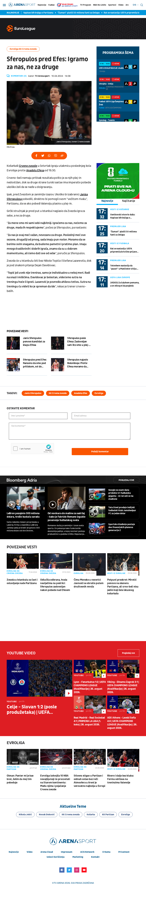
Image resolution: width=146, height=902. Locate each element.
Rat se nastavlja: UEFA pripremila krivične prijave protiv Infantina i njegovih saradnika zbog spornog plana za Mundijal (124, 250)
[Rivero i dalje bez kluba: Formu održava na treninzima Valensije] (123, 760)
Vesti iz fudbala (119, 243)
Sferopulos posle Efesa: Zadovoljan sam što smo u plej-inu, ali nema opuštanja (78, 342)
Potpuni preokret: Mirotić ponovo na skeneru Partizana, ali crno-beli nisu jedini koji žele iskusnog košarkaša (122, 586)
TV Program (85, 5)
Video (120, 5)
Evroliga (99, 393)
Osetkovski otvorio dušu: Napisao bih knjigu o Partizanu (122, 216)
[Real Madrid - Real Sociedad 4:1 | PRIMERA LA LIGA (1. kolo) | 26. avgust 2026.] (90, 705)
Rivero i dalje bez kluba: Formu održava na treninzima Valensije (120, 779)
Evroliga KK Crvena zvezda (23, 49)
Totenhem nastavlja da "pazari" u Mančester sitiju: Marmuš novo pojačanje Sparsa (123, 267)
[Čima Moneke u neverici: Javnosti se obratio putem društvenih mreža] (90, 564)
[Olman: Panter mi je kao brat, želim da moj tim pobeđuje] (23, 760)
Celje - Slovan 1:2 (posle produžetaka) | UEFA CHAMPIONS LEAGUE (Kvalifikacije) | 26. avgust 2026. (34, 709)
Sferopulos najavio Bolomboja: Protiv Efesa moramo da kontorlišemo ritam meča (78, 363)
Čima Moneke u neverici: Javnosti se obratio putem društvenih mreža (89, 583)
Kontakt (95, 857)
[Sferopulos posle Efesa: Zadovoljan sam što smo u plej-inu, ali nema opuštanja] (57, 343)
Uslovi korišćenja (55, 857)
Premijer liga (118, 226)
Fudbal (51, 5)
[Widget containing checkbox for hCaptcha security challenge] (32, 448)
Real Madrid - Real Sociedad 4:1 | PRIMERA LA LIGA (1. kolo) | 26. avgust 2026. (89, 721)
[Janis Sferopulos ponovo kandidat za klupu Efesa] (13, 343)
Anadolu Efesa (35, 170)
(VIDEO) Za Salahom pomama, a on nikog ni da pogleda (124, 284)
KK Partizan (108, 814)
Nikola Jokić (25, 814)
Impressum (66, 852)
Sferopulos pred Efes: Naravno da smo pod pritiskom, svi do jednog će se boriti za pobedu (35, 363)
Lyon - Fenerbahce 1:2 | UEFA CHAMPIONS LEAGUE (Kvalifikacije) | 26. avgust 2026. (90, 687)
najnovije (14, 852)
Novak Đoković (47, 814)
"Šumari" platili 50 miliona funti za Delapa (70, 12)
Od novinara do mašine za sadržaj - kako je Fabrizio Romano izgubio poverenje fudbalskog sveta (66, 517)
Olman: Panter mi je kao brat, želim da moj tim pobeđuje (20, 779)
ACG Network (87, 852)
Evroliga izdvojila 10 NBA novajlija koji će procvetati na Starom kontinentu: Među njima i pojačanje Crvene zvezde (55, 782)
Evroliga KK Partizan (13, 768)
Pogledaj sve (126, 480)
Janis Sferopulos (32, 393)
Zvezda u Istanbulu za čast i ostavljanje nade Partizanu (22, 581)
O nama (106, 852)
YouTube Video (21, 653)
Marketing (77, 857)
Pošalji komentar (100, 451)
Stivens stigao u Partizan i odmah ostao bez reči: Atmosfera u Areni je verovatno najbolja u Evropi (89, 781)
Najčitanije (128, 201)
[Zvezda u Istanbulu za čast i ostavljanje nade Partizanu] (23, 564)
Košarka (91, 814)
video (30, 852)
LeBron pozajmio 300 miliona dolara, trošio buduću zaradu (23, 515)
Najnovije (42, 5)
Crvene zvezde (28, 166)
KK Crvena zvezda (58, 393)
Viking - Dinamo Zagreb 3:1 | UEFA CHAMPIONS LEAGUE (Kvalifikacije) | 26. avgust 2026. (123, 687)
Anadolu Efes (80, 393)
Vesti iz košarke (119, 209)
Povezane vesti (17, 331)
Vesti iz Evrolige (116, 573)
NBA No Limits (99, 5)
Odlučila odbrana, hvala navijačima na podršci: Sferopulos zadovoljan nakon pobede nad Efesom (55, 585)
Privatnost (123, 852)
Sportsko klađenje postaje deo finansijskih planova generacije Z (121, 527)
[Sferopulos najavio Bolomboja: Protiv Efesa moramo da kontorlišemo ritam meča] (57, 364)
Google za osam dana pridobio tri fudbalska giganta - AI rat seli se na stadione (120, 494)
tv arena (59, 883)
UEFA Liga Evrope (120, 277)
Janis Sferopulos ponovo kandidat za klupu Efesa (34, 342)
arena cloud (46, 852)
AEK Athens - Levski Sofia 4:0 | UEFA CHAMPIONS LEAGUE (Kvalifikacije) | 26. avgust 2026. (122, 723)
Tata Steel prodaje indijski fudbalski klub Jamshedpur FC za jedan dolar (122, 510)
